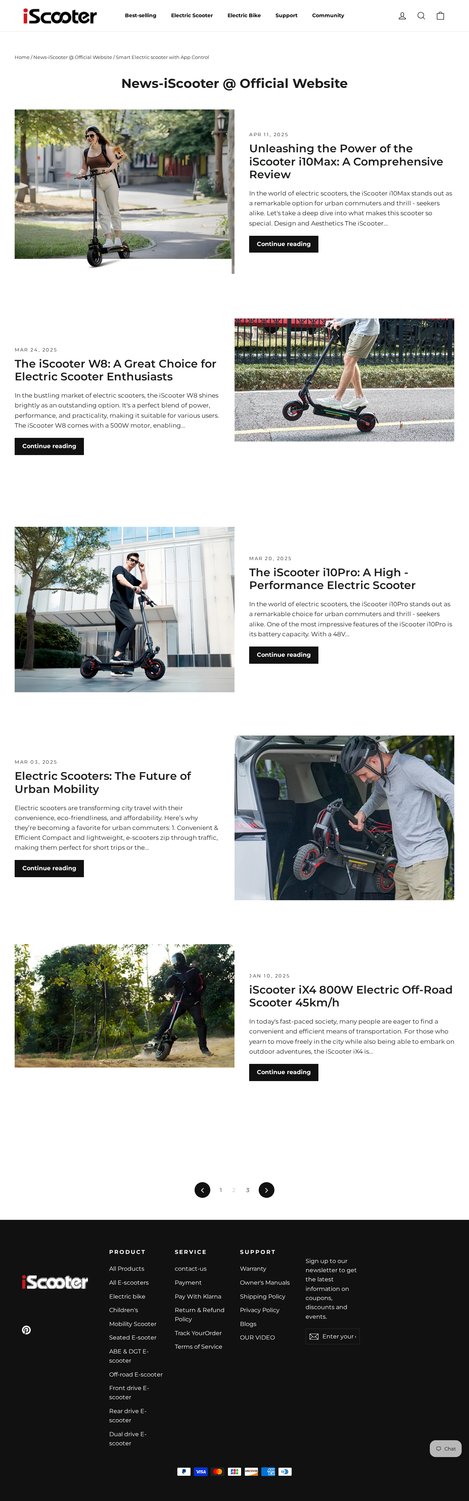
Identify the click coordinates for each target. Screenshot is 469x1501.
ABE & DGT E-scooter (129, 1356)
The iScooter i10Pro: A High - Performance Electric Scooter (332, 579)
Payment (188, 1282)
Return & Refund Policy (200, 1315)
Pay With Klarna (198, 1296)
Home (22, 57)
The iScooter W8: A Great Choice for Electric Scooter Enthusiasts (116, 370)
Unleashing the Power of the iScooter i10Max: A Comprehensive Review (346, 161)
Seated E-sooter (132, 1337)
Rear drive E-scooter (128, 1416)
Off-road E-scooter (136, 1374)
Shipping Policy (262, 1296)
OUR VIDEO (257, 1337)
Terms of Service (198, 1346)
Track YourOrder (198, 1333)
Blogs (248, 1324)
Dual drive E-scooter (128, 1439)
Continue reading (284, 244)
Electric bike (127, 1296)
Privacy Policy (260, 1310)
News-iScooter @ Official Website (72, 57)
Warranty (253, 1268)
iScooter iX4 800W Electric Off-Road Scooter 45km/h (351, 996)
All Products (126, 1268)
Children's (123, 1310)
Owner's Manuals (265, 1282)
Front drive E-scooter (129, 1393)
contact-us (191, 1268)
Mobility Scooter (132, 1324)
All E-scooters (129, 1282)
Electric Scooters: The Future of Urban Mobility (103, 782)
